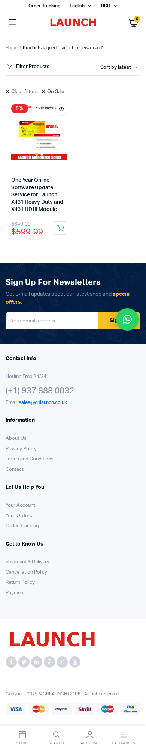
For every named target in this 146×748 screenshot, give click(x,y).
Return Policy (20, 582)
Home (12, 48)
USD (105, 6)
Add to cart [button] (60, 228)
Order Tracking (44, 6)
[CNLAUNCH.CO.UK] (73, 23)
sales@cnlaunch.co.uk (43, 402)
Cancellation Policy (26, 572)
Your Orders (19, 516)
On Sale (56, 91)
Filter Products (32, 66)
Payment (15, 593)
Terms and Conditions (30, 459)
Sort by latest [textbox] (115, 67)
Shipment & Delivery (27, 562)
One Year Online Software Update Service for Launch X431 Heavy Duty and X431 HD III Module (37, 195)
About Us (16, 438)
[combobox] (118, 67)
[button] (127, 319)
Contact (15, 469)
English (77, 6)
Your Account (20, 505)
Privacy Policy (21, 449)
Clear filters (24, 91)
